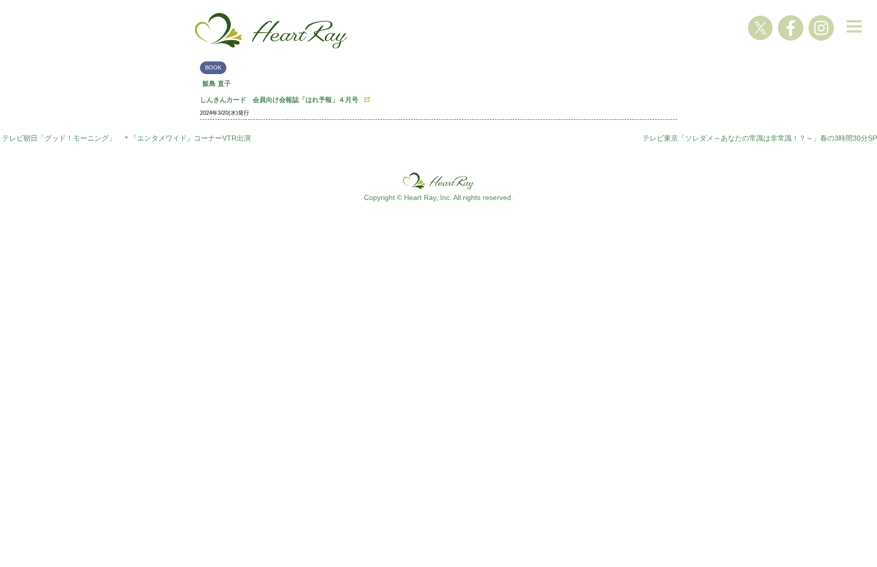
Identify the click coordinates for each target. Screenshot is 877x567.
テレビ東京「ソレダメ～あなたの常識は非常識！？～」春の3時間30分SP (760, 138)
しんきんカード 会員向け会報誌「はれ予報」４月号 (279, 100)
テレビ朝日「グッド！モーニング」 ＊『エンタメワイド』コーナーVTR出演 (126, 138)
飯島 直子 (217, 83)
